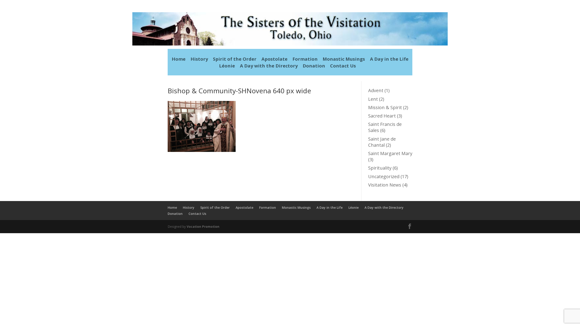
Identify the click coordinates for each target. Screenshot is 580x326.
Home (179, 60)
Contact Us (343, 66)
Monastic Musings (344, 60)
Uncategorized (383, 176)
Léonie (227, 66)
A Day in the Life (389, 60)
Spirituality (380, 168)
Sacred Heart (382, 116)
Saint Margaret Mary (390, 153)
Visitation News (384, 185)
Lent (373, 99)
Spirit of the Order (234, 60)
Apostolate (274, 60)
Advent (375, 90)
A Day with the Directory (269, 66)
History (199, 60)
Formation (305, 60)
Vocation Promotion (203, 226)
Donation (314, 66)
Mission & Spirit (385, 107)
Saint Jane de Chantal (382, 142)
